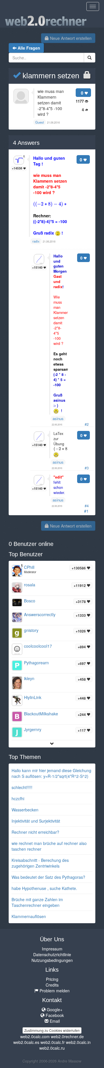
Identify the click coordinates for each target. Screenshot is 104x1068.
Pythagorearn (36, 662)
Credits (52, 985)
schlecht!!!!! (22, 787)
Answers (26, 143)
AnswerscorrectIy (39, 614)
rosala (29, 584)
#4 (87, 505)
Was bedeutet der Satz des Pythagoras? (48, 877)
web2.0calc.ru (52, 1048)
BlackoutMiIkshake (41, 713)
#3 (87, 467)
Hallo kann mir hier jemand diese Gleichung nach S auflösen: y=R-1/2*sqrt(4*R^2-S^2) (51, 773)
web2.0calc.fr (52, 1042)
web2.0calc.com (35, 1036)
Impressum (52, 949)
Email (54, 1021)
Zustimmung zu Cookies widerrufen (52, 1030)
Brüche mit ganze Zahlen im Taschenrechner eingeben (37, 902)
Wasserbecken (25, 810)
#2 (87, 424)
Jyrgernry (32, 729)
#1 (86, 511)
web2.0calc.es (26, 1042)
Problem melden (54, 990)
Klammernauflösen (29, 916)
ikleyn (29, 678)
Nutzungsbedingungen (52, 960)
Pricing (52, 979)
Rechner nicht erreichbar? (35, 832)
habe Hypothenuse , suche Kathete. (44, 888)
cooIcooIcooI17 (38, 646)
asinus (58, 418)
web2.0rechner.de (67, 1036)
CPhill (29, 567)
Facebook (54, 1015)
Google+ (54, 1009)
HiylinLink (32, 697)
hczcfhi (18, 798)
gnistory (31, 630)
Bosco (29, 601)
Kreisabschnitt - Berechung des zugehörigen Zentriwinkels (40, 863)
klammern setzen (50, 75)
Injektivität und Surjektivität (36, 821)
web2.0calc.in (78, 1042)
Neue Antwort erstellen (70, 38)
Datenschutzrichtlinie (52, 954)
